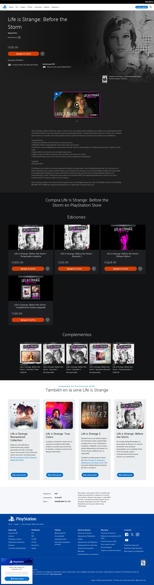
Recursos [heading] (104, 530)
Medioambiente (60, 533)
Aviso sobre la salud (108, 544)
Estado (80, 539)
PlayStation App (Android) (133, 548)
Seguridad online (60, 539)
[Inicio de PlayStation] (4, 7)
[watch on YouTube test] (94, 114)
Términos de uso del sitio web (123, 580)
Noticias (46, 7)
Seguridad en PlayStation (86, 536)
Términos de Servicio (108, 533)
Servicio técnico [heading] (84, 530)
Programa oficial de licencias (111, 550)
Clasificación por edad (108, 541)
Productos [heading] (36, 530)
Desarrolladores (106, 547)
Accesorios (38, 7)
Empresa (11, 545)
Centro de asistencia (85, 533)
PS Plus (30, 7)
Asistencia (55, 7)
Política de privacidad (104, 580)
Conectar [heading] (127, 530)
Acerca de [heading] (12, 530)
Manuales (81, 551)
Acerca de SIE (13, 533)
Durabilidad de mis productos (88, 554)
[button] (77, 105)
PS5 (17, 7)
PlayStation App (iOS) (131, 545)
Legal (93, 580)
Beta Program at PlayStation (133, 551)
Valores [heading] (58, 530)
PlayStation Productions (16, 542)
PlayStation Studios (15, 539)
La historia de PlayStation (17, 548)
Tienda (11, 7)
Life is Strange (18, 457)
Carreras (11, 536)
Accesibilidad (59, 536)
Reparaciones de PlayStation (87, 542)
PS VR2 (34, 539)
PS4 (33, 536)
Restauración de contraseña (87, 545)
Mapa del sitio (141, 580)
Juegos (23, 7)
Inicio (10, 524)
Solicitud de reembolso (86, 548)
